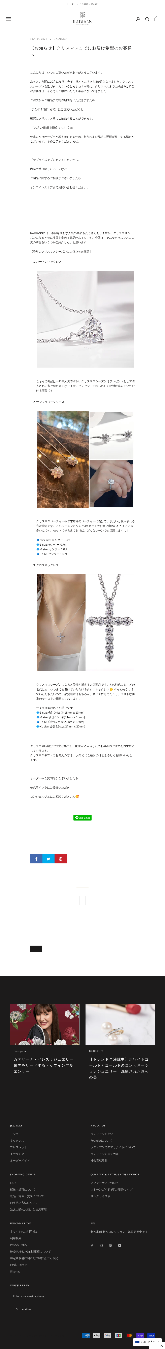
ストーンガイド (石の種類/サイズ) (112, 1190)
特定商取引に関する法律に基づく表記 (34, 1258)
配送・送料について (22, 1190)
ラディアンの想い (102, 1134)
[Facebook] (92, 1245)
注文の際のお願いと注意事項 (28, 1209)
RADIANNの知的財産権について (30, 1252)
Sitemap (15, 1271)
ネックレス (17, 1141)
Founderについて (101, 1141)
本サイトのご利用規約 (24, 1232)
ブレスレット (18, 1147)
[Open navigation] (8, 19)
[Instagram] (101, 1245)
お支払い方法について (24, 1203)
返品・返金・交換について (27, 1196)
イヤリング (17, 1154)
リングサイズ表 (100, 1196)
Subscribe (23, 1309)
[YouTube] (119, 1245)
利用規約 (15, 1238)
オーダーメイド (20, 1161)
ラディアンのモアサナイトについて (113, 1147)
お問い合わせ (18, 1265)
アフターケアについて (105, 1183)
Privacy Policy (18, 1245)
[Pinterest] (110, 1245)
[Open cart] (156, 19)
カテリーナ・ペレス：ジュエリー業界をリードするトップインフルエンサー (43, 1065)
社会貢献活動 (99, 1161)
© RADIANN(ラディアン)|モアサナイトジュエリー (38, 1336)
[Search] (147, 19)
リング (14, 1134)
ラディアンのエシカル (105, 1154)
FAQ (13, 1183)
